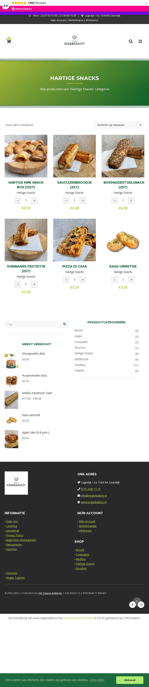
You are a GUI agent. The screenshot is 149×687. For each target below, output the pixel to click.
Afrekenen (92, 20)
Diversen (80, 347)
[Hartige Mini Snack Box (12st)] (19, 163)
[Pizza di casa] (67, 245)
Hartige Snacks (83, 353)
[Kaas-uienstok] (116, 245)
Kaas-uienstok (123, 266)
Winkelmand (75, 20)
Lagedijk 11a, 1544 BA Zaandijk (102, 15)
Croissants (81, 342)
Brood (78, 330)
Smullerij (79, 365)
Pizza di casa (74, 266)
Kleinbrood (81, 359)
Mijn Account (58, 20)
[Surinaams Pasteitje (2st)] (19, 247)
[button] (32, 163)
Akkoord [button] (129, 680)
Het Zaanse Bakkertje (50, 593)
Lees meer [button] (97, 680)
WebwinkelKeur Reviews (78, 618)
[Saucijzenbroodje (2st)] (67, 163)
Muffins (81, 559)
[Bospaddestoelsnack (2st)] (116, 163)
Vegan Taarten (15, 578)
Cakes (78, 336)
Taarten (79, 370)
